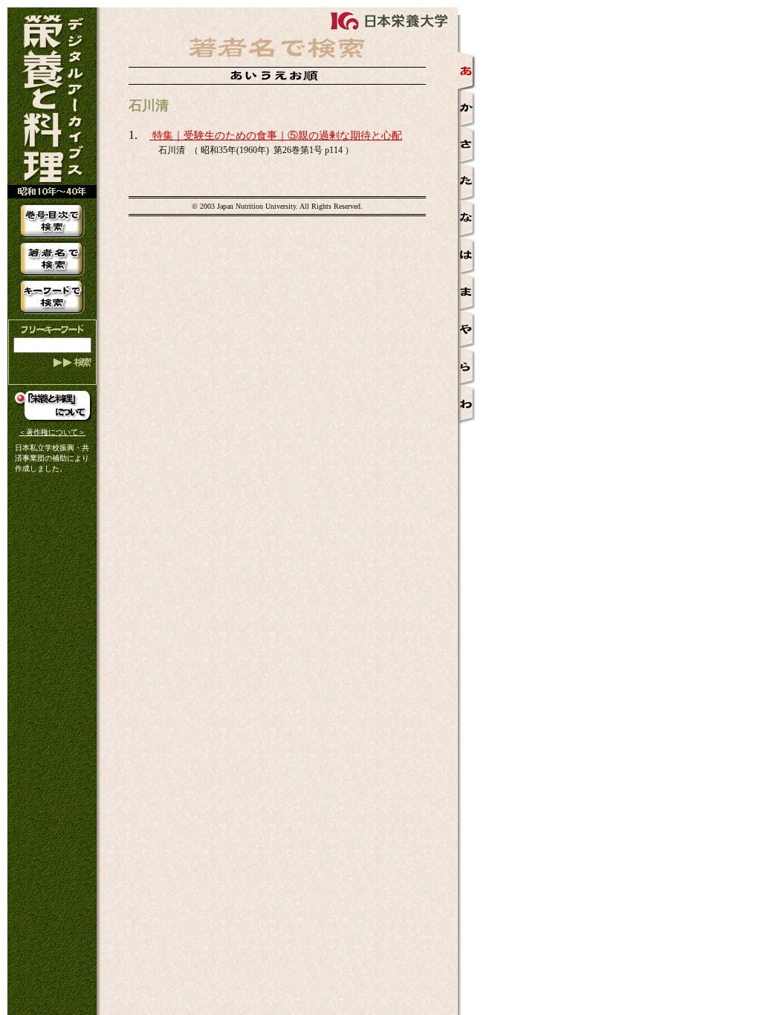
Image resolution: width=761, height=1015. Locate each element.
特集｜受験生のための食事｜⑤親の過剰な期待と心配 (275, 135)
